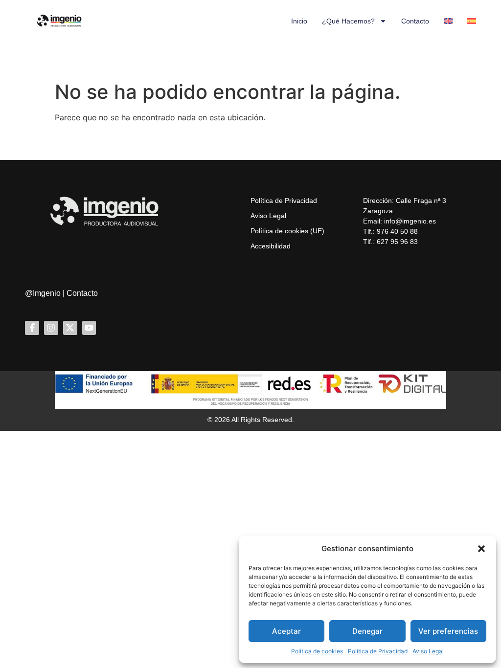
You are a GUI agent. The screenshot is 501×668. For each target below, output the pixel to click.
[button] (481, 549)
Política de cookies (317, 651)
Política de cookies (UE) (287, 231)
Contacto (415, 21)
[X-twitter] (70, 328)
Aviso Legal (428, 651)
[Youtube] (89, 328)
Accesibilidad (270, 246)
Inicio (299, 21)
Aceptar (286, 631)
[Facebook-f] (32, 328)
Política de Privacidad (378, 651)
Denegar (367, 631)
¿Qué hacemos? (348, 21)
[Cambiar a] (448, 21)
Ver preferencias (448, 631)
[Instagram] (51, 328)
